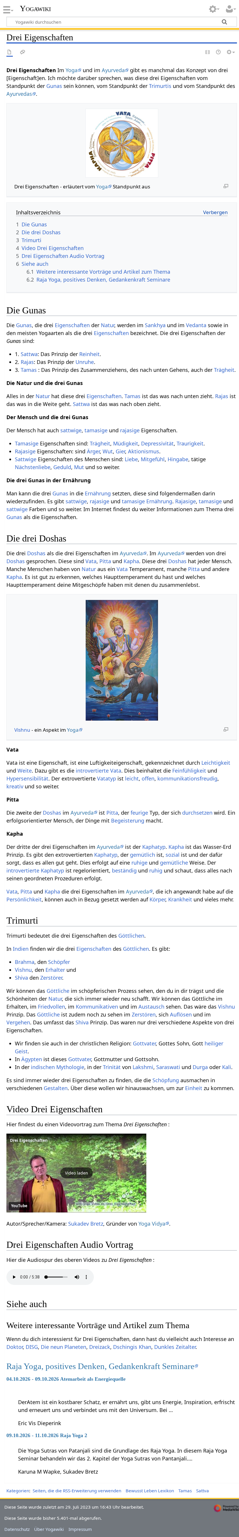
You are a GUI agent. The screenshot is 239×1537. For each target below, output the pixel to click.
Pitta (105, 561)
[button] (76, 1173)
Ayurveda (113, 70)
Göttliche (58, 990)
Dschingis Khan (132, 1346)
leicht (132, 778)
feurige (139, 812)
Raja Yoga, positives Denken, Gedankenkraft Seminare (100, 1366)
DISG (32, 1346)
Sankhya (155, 325)
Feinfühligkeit (189, 770)
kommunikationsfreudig (187, 778)
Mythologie (70, 1067)
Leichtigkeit (215, 762)
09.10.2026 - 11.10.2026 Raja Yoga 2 (46, 1435)
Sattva (202, 1490)
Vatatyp (106, 778)
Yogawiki (35, 8)
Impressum (80, 1529)
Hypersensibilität (27, 778)
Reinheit (89, 354)
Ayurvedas (19, 93)
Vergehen (18, 1022)
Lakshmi (143, 1067)
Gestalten (56, 1088)
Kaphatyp (154, 846)
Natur (107, 325)
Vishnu (22, 729)
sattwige (71, 430)
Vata (90, 561)
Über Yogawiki (49, 1529)
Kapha (131, 561)
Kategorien (17, 1490)
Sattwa (29, 354)
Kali (226, 1067)
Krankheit (180, 899)
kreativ (14, 786)
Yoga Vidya (151, 1223)
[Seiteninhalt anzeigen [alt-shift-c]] (9, 52)
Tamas (29, 369)
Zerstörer (51, 977)
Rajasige (25, 451)
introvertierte (92, 770)
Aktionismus (143, 451)
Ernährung (98, 493)
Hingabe (178, 459)
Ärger (93, 451)
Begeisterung (127, 820)
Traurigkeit (190, 443)
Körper (157, 899)
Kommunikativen (97, 1006)
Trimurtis (160, 85)
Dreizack (99, 1346)
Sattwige (25, 459)
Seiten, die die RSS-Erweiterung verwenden (77, 1490)
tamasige (96, 430)
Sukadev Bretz (85, 1223)
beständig (124, 870)
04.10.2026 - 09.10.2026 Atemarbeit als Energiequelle (66, 1379)
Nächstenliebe (32, 467)
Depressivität (157, 443)
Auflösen (181, 1014)
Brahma (24, 961)
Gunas (54, 85)
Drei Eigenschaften (29, 1140)
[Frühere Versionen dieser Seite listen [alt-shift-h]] (218, 52)
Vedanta (196, 325)
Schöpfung (165, 1080)
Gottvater (144, 1043)
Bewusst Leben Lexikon (150, 1490)
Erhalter (55, 969)
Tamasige (26, 443)
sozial (173, 854)
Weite (24, 770)
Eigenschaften (72, 325)
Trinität (112, 1067)
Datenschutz (17, 1529)
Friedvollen (51, 1006)
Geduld (62, 467)
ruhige (139, 862)
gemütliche (174, 862)
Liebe (131, 459)
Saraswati (168, 1067)
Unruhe (84, 361)
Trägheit (224, 369)
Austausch (151, 1006)
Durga (200, 1067)
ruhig (155, 870)
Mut (79, 467)
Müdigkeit (125, 443)
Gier (120, 451)
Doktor (14, 1346)
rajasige (130, 430)
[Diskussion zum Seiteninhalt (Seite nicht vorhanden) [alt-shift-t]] (23, 52)
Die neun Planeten (63, 1346)
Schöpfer (59, 961)
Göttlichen (131, 935)
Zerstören (144, 1014)
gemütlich (142, 854)
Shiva (21, 977)
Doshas (36, 553)
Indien (21, 948)
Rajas (27, 361)
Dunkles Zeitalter (175, 1346)
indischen (43, 1067)
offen (148, 778)
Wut (108, 451)
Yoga (72, 70)
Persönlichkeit (24, 899)
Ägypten (31, 1059)
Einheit (193, 1088)
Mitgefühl (153, 459)
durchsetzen (197, 812)
